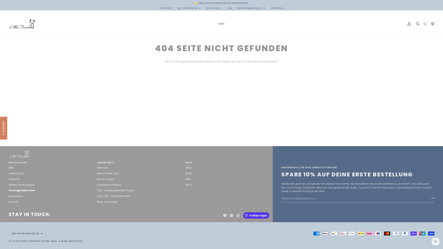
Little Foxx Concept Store (30, 241)
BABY (188, 179)
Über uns (102, 167)
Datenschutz (17, 173)
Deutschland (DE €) (250, 8)
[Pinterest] (231, 215)
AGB (11, 167)
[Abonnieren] (431, 198)
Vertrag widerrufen (22, 190)
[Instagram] (238, 215)
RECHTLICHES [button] (18, 162)
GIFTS (188, 185)
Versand (14, 179)
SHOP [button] (189, 162)
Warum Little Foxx (108, 173)
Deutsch (276, 8)
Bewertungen (105, 179)
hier (238, 61)
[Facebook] (225, 215)
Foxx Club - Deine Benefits (113, 196)
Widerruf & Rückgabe (22, 185)
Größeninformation (109, 185)
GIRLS (188, 167)
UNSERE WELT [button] (106, 162)
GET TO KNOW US (187, 8)
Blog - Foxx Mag (107, 202)
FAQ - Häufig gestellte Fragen (115, 190)
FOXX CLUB (212, 8)
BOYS (188, 173)
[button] (221, 24)
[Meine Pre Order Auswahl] (425, 23)
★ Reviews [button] (3, 128)
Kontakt (13, 202)
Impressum (16, 196)
